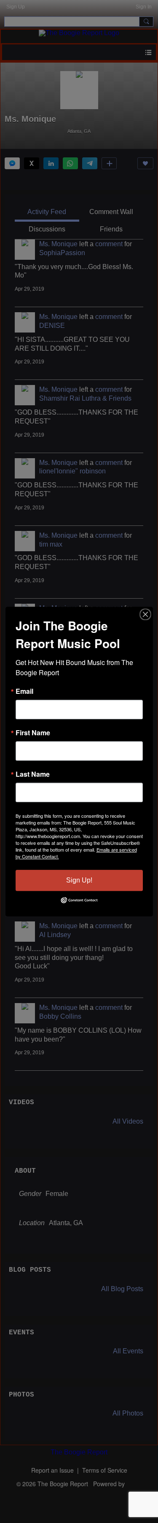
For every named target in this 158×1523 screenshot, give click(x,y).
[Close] (145, 614)
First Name (33, 732)
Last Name (33, 774)
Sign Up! (79, 880)
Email (24, 691)
